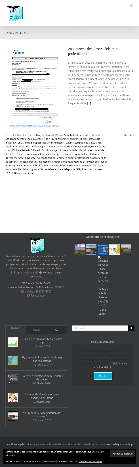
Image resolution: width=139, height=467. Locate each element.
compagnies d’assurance (88, 142)
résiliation (97, 165)
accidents (10, 138)
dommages (52, 150)
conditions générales (17, 146)
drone (63, 150)
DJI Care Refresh (21, 150)
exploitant (79, 154)
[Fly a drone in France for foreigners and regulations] (13, 360)
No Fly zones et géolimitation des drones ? (42, 414)
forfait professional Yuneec (82, 157)
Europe (56, 154)
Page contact (38, 295)
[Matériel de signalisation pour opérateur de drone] (13, 397)
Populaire (15, 328)
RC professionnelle (49, 165)
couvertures (97, 146)
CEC (20, 142)
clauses (70, 142)
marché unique (62, 161)
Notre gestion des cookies (90, 461)
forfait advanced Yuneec (31, 157)
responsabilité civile (16, 169)
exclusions (67, 154)
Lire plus (129, 135)
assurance (63, 138)
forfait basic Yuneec (56, 157)
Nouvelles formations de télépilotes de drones (42, 377)
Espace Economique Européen (34, 154)
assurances (76, 138)
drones (88, 150)
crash (8, 150)
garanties (32, 161)
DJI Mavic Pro (38, 150)
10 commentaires (23, 173)
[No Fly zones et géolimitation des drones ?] (13, 416)
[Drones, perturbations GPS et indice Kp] (13, 342)
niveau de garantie (81, 161)
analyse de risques (46, 138)
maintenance (46, 161)
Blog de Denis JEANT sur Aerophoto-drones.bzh (62, 135)
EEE (14, 154)
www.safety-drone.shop (120, 444)
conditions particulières (43, 146)
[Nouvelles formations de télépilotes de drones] (13, 379)
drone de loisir (75, 150)
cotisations (73, 146)
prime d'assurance (24, 165)
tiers (91, 169)
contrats (61, 146)
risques (33, 169)
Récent (36, 330)
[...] (89, 103)
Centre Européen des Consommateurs (44, 142)
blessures (88, 138)
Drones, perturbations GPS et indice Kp (42, 340)
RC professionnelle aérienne (75, 165)
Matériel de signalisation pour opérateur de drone (42, 396)
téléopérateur (55, 169)
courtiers (85, 146)
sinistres (42, 169)
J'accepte (103, 375)
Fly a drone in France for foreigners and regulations (42, 359)
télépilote (69, 169)
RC (36, 165)
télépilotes (82, 169)
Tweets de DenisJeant (103, 341)
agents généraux (26, 138)
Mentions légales (16, 444)
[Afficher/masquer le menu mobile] (132, 5)
